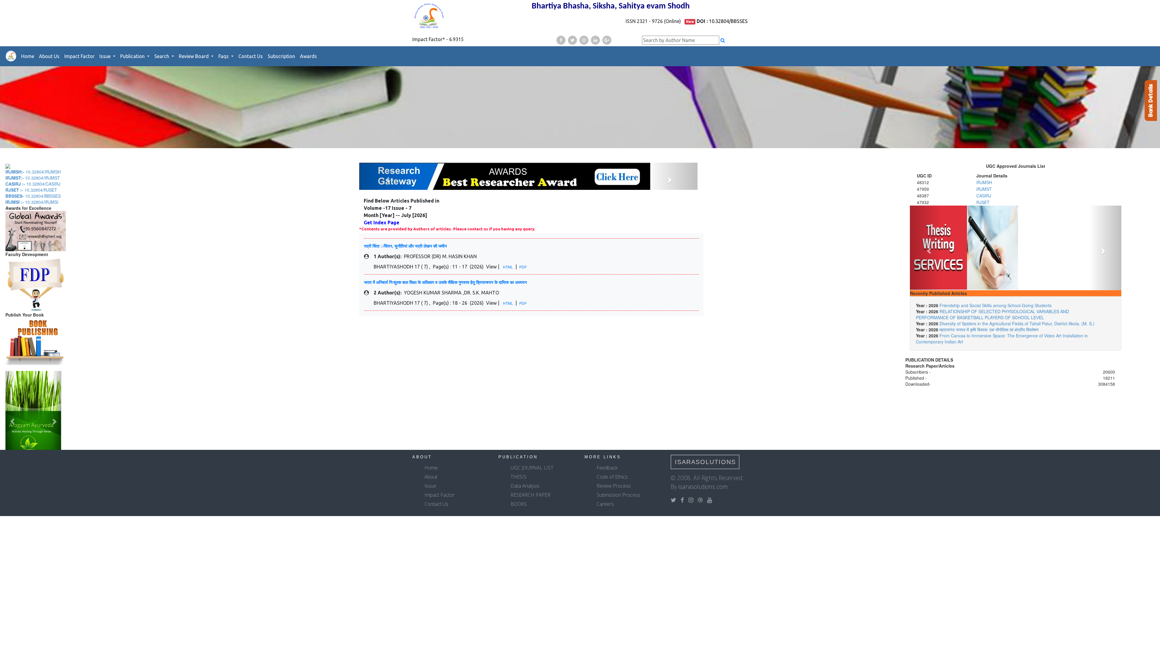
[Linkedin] (595, 40)
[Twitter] (572, 40)
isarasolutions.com (703, 486)
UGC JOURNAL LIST (532, 467)
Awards (308, 56)
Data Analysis (525, 485)
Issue (105, 56)
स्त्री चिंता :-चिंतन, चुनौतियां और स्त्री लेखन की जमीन (405, 246)
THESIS (519, 476)
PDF (523, 267)
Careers (605, 504)
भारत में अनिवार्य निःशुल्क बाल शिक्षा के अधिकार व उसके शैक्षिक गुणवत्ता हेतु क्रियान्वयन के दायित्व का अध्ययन (445, 282)
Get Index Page (381, 222)
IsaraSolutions (705, 462)
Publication (133, 56)
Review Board (194, 56)
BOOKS (519, 504)
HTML (508, 267)
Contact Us (250, 56)
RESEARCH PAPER (530, 495)
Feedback (607, 467)
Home (27, 56)
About (430, 476)
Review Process (614, 485)
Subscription (281, 56)
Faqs (224, 56)
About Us (49, 56)
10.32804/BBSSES (728, 21)
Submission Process (618, 495)
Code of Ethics (612, 476)
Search (162, 56)
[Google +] (606, 40)
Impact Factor (79, 56)
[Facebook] (561, 40)
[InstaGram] (583, 40)
